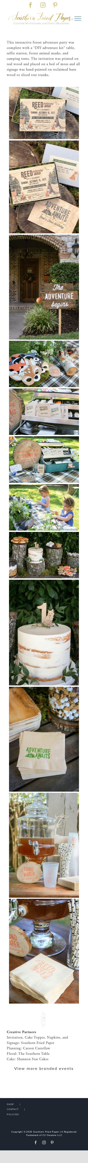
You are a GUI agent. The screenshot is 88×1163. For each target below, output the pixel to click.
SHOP (10, 1104)
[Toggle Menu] (78, 18)
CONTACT (13, 1109)
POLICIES (13, 1114)
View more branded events (44, 1068)
